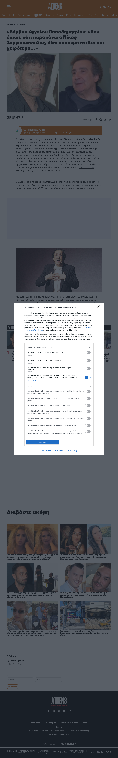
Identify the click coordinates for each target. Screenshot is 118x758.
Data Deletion (46, 451)
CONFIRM (42, 442)
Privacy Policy (72, 451)
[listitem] (59, 347)
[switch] (88, 352)
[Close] (99, 307)
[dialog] (59, 379)
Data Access (59, 451)
